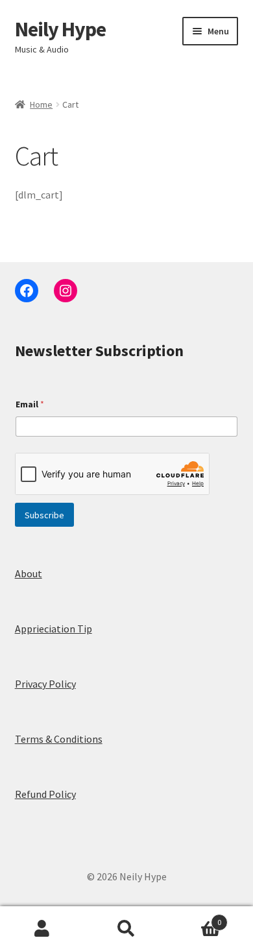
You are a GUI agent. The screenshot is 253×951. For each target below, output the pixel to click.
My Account (42, 929)
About (28, 573)
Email (30, 404)
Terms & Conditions (58, 738)
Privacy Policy (45, 683)
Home (41, 104)
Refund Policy (45, 794)
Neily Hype (60, 29)
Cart (195, 917)
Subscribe (44, 515)
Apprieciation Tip (53, 628)
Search (126, 929)
